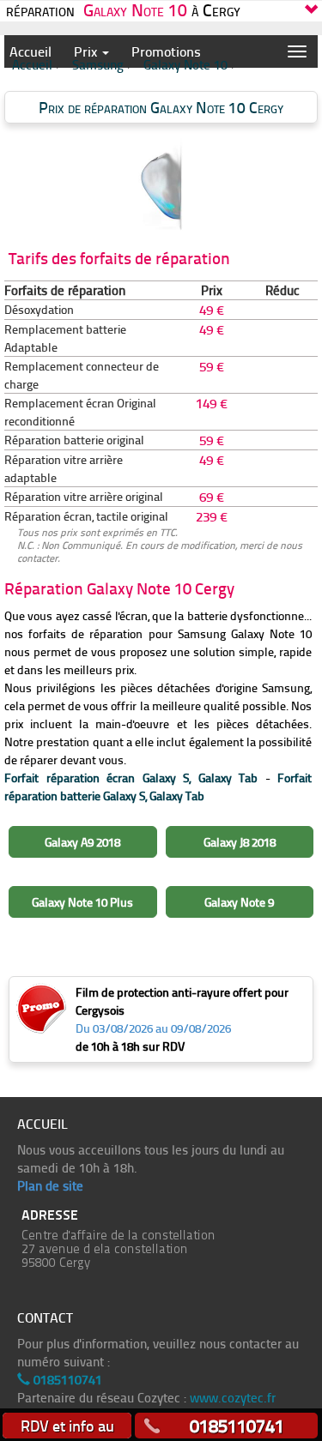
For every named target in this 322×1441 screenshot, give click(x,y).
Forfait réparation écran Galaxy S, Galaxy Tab (131, 777)
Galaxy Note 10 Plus (82, 902)
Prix (87, 51)
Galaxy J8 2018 (240, 842)
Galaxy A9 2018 (82, 842)
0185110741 (66, 1379)
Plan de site (50, 1185)
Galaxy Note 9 (239, 902)
